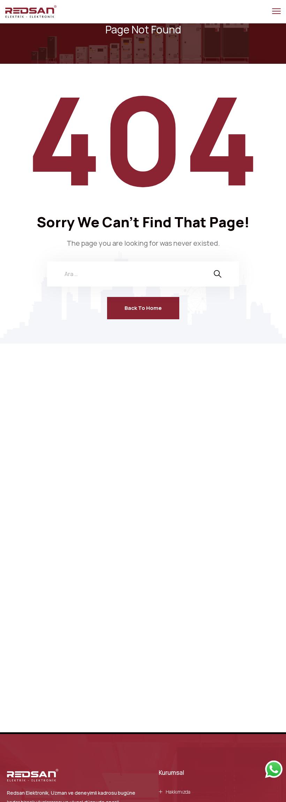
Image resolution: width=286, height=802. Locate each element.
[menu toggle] (276, 11)
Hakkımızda (178, 791)
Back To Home (143, 308)
